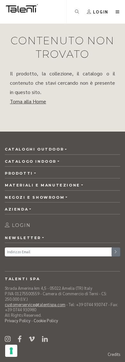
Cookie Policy (46, 320)
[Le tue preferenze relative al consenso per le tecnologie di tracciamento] (11, 351)
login (20, 225)
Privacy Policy (17, 320)
